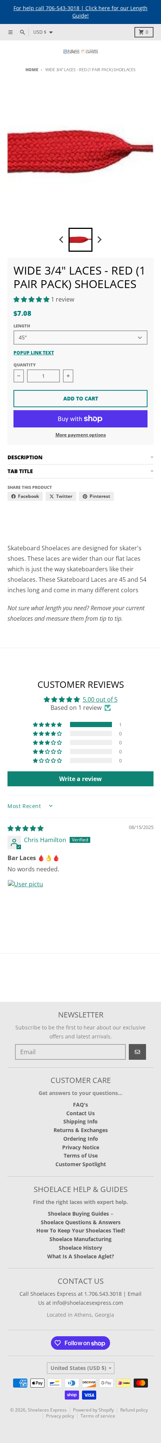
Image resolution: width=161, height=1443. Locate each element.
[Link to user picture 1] (25, 898)
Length (21, 326)
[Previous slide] (62, 239)
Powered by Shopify (93, 1410)
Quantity (24, 364)
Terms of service (97, 1416)
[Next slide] (99, 239)
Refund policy (134, 1410)
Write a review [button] (80, 779)
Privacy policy (60, 1416)
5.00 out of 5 (100, 699)
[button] (32, 299)
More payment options (80, 435)
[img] (25, 828)
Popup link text (33, 353)
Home (31, 69)
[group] (80, 240)
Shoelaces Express (47, 1410)
